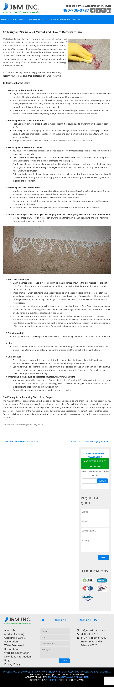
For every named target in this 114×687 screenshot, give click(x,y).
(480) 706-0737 (89, 634)
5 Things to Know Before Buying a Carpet (91, 441)
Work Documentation (16, 652)
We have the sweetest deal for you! (20, 441)
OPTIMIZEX (50, 680)
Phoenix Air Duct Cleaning (63, 671)
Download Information (17, 656)
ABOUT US (12, 19)
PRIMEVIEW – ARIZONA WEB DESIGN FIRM (67, 677)
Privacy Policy (12, 664)
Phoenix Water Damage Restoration (24, 671)
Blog (25, 424)
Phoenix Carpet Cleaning (96, 671)
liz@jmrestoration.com (94, 630)
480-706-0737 (76, 10)
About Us (9, 630)
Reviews (76, 19)
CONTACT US (65, 19)
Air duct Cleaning (14, 634)
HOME (3, 19)
